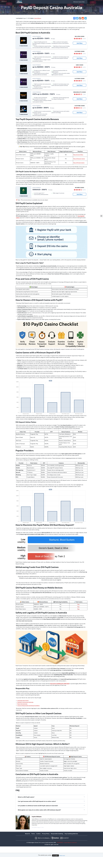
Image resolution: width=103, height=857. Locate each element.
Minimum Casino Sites (79, 1)
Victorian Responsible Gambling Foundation (28, 705)
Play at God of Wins (78, 154)
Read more (62, 855)
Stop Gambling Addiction (71, 833)
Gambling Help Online (22, 700)
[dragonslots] (23, 95)
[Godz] (23, 68)
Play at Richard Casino (78, 162)
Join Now (79, 43)
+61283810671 (60, 842)
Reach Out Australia (22, 703)
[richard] (23, 190)
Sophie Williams (37, 18)
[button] (51, 797)
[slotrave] (23, 54)
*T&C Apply (53, 38)
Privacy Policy (45, 833)
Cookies (38, 833)
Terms (33, 833)
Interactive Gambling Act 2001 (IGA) (59, 683)
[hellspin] (23, 40)
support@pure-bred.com (70, 842)
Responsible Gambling (57, 833)
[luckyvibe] (23, 109)
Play (78, 604)
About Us (27, 833)
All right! (55, 855)
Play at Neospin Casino (79, 158)
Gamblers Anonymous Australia (25, 702)
